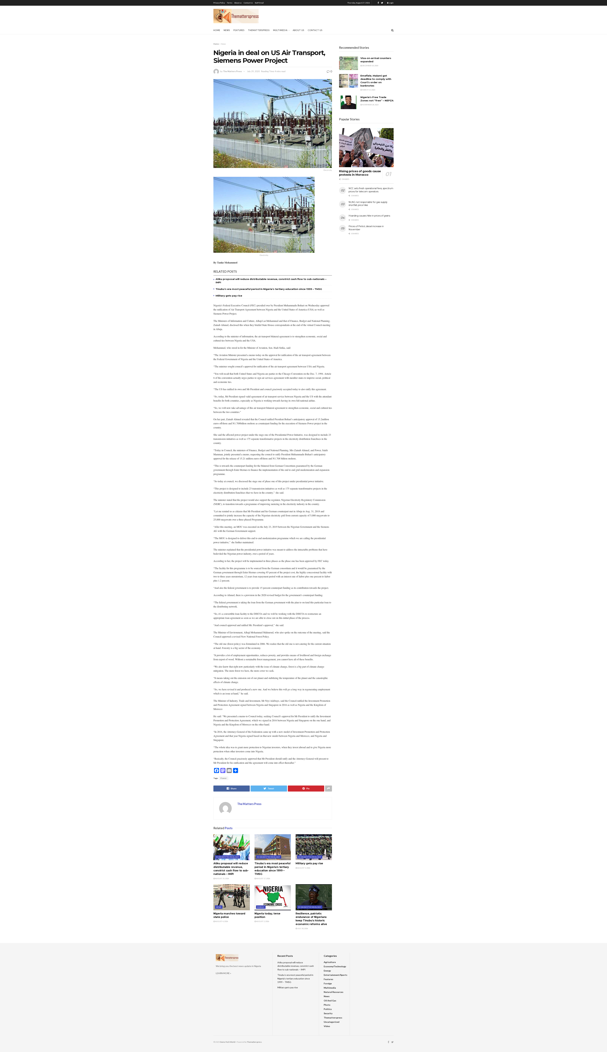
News (227, 30)
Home (216, 30)
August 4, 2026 (221, 921)
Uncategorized (331, 1022)
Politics (328, 1009)
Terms (229, 3)
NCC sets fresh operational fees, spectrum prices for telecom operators (371, 190)
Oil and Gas (330, 1000)
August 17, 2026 (263, 878)
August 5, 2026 (303, 868)
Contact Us (248, 3)
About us (238, 3)
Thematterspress (259, 30)
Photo (327, 1004)
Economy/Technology (227, 857)
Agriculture (330, 962)
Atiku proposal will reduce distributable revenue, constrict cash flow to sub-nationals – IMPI (295, 966)
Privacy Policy (219, 3)
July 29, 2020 (253, 71)
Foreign (328, 983)
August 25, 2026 (222, 878)
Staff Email (259, 3)
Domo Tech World (227, 1042)
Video (327, 1026)
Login (391, 3)
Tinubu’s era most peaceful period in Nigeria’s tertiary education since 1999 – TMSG (269, 289)
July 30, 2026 (302, 928)
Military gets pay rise (229, 295)
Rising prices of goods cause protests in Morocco (360, 173)
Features (239, 30)
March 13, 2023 (368, 90)
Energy (260, 907)
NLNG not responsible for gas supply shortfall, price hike (368, 204)
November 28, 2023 (370, 105)
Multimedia (280, 30)
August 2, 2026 (262, 921)
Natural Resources (333, 992)
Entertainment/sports (335, 975)
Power (224, 778)
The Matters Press (232, 71)
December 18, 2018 (370, 66)
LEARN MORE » (223, 973)
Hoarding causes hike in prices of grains (369, 215)
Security (328, 1013)
